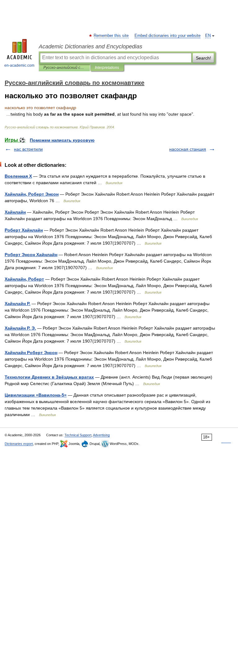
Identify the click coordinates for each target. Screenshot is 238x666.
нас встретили (28, 149)
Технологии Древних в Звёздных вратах (49, 377)
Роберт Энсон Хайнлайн (31, 254)
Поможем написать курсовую (62, 140)
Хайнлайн (15, 212)
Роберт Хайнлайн (24, 230)
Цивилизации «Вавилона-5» (36, 395)
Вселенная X (18, 176)
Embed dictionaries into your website (167, 35)
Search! (203, 57)
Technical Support (77, 435)
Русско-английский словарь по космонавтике (64, 67)
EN (208, 35)
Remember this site (111, 35)
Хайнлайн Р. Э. (20, 328)
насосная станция (187, 149)
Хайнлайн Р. (17, 303)
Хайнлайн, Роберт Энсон (32, 194)
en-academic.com (19, 65)
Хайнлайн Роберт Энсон (31, 352)
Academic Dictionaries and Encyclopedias (90, 46)
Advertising (101, 435)
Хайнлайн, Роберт (24, 279)
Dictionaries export (19, 444)
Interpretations (107, 67)
